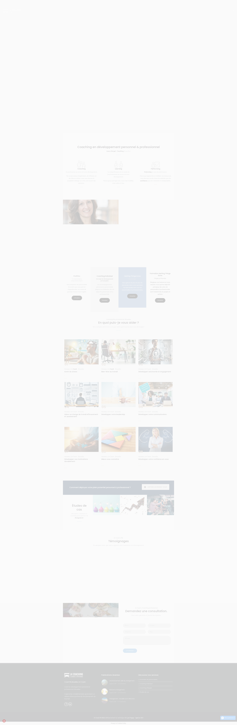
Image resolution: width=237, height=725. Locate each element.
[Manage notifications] (4, 720)
